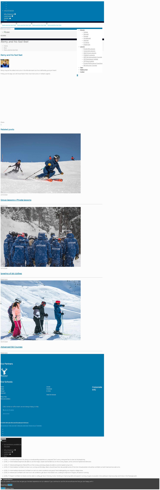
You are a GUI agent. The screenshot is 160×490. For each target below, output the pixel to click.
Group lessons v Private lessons (16, 200)
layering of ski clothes (11, 273)
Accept (10, 485)
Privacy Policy (4, 396)
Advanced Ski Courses (11, 347)
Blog (5, 20)
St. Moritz (48, 391)
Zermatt (48, 386)
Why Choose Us (9, 14)
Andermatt (3, 393)
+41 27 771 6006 (9, 410)
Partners (39, 425)
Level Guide (7, 16)
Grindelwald (49, 388)
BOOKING (3, 35)
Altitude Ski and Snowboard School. (17, 423)
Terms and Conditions (22, 425)
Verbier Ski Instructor (51, 394)
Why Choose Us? (4, 425)
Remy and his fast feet (11, 50)
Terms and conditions (5, 398)
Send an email (6, 413)
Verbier (6, 18)
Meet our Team (12, 425)
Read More (4, 485)
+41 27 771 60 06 (9, 10)
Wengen (3, 391)
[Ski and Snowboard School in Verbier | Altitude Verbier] (31, 25)
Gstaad (2, 388)
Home (6, 46)
